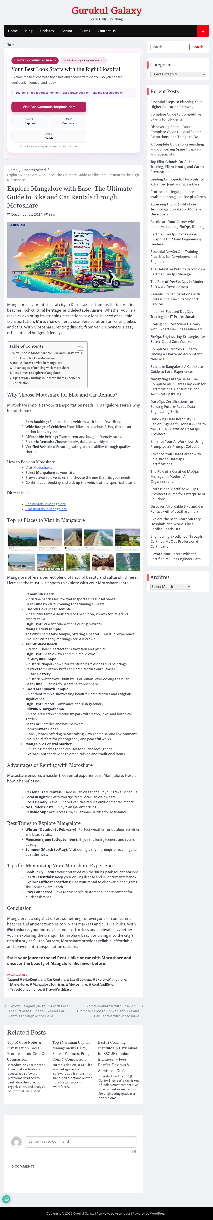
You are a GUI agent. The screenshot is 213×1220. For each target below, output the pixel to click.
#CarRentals (54, 979)
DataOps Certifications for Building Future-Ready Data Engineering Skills (172, 406)
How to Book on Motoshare (37, 358)
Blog (29, 31)
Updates (47, 31)
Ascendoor (122, 1214)
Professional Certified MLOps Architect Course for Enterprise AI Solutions (177, 494)
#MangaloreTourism (47, 984)
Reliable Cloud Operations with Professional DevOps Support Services (175, 299)
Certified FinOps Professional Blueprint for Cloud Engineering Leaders (175, 239)
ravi (52, 214)
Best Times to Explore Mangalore (36, 373)
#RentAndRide (101, 984)
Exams (84, 31)
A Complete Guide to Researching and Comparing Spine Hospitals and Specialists (177, 149)
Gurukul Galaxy (106, 10)
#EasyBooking (79, 979)
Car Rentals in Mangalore (45, 504)
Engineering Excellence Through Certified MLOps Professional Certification (176, 541)
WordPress (158, 1214)
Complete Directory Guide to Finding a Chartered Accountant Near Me (176, 354)
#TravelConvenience (24, 989)
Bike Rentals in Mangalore (46, 509)
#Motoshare (76, 984)
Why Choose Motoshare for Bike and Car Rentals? (47, 353)
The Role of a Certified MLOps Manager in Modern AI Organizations (174, 476)
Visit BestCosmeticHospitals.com (49, 107)
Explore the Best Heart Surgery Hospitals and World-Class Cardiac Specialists (175, 524)
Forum (66, 31)
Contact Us (107, 31)
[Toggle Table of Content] (78, 347)
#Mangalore (17, 984)
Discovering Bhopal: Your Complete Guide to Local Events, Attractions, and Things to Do (176, 132)
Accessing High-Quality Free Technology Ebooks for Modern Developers (175, 209)
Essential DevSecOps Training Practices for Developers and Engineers (174, 257)
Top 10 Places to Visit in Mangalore (37, 363)
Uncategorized (17, 974)
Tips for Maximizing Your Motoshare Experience (46, 378)
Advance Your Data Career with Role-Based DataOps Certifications (175, 459)
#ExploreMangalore (109, 979)
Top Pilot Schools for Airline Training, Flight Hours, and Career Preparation (177, 167)
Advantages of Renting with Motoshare (40, 368)
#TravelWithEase (57, 989)
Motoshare (42, 467)
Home (13, 31)
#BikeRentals (31, 979)
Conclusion (21, 383)
